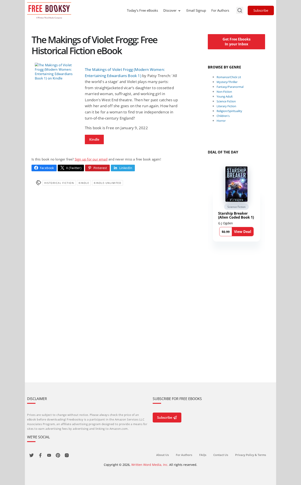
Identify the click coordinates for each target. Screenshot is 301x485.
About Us (162, 455)
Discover (170, 10)
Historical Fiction (59, 182)
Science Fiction (226, 101)
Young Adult (225, 96)
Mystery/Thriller (227, 82)
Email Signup (196, 10)
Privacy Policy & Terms (250, 455)
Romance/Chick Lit (229, 77)
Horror (221, 121)
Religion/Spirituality (229, 111)
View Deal (242, 231)
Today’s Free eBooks (142, 10)
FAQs (202, 455)
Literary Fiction (226, 106)
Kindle (94, 139)
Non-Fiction (224, 92)
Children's (223, 116)
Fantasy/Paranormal (230, 87)
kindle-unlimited (107, 182)
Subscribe (260, 10)
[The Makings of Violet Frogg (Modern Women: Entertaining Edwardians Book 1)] (56, 71)
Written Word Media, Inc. (149, 465)
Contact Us (220, 455)
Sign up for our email (91, 159)
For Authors (220, 10)
